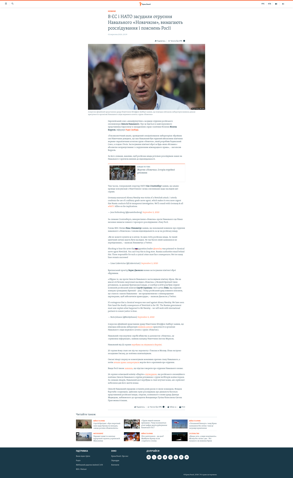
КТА (269, 4)
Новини (112, 11)
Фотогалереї (98, 434)
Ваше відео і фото (83, 456)
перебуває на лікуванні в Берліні (147, 345)
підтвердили (151, 374)
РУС (263, 4)
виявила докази (145, 327)
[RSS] (176, 457)
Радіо (78, 461)
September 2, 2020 (151, 212)
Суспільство (194, 434)
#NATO (111, 206)
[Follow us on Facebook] (148, 457)
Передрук (115, 461)
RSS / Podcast (81, 469)
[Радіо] (283, 3)
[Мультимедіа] (276, 3)
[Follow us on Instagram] (170, 457)
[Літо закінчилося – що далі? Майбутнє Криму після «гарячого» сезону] (132, 436)
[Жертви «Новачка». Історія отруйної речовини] (122, 173)
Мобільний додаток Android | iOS (89, 465)
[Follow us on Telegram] (165, 457)
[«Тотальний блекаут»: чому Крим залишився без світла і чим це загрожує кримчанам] (180, 424)
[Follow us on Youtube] (159, 457)
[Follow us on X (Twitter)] (154, 457)
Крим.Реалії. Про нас (119, 456)
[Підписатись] (186, 457)
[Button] (160, 41)
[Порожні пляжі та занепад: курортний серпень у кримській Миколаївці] (84, 436)
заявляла (129, 368)
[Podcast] (181, 457)
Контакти (115, 465)
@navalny (157, 249)
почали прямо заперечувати (127, 363)
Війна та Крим (99, 421)
